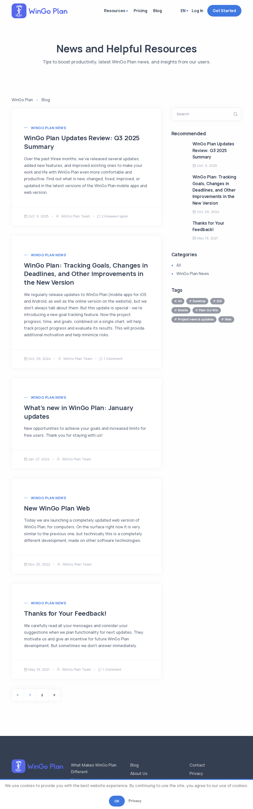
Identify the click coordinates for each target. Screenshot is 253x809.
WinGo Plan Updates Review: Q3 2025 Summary (82, 142)
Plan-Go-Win (208, 310)
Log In (197, 10)
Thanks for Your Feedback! (65, 613)
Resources (114, 10)
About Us (139, 773)
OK (116, 801)
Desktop (199, 301)
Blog (157, 10)
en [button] (183, 10)
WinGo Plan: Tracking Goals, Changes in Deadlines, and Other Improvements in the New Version (86, 274)
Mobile (183, 310)
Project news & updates (196, 319)
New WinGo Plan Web (57, 508)
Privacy (196, 773)
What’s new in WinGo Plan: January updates (78, 412)
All (178, 265)
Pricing (140, 10)
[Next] (54, 695)
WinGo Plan (22, 99)
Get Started (224, 10)
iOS (219, 301)
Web (228, 319)
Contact (197, 765)
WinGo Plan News (48, 127)
